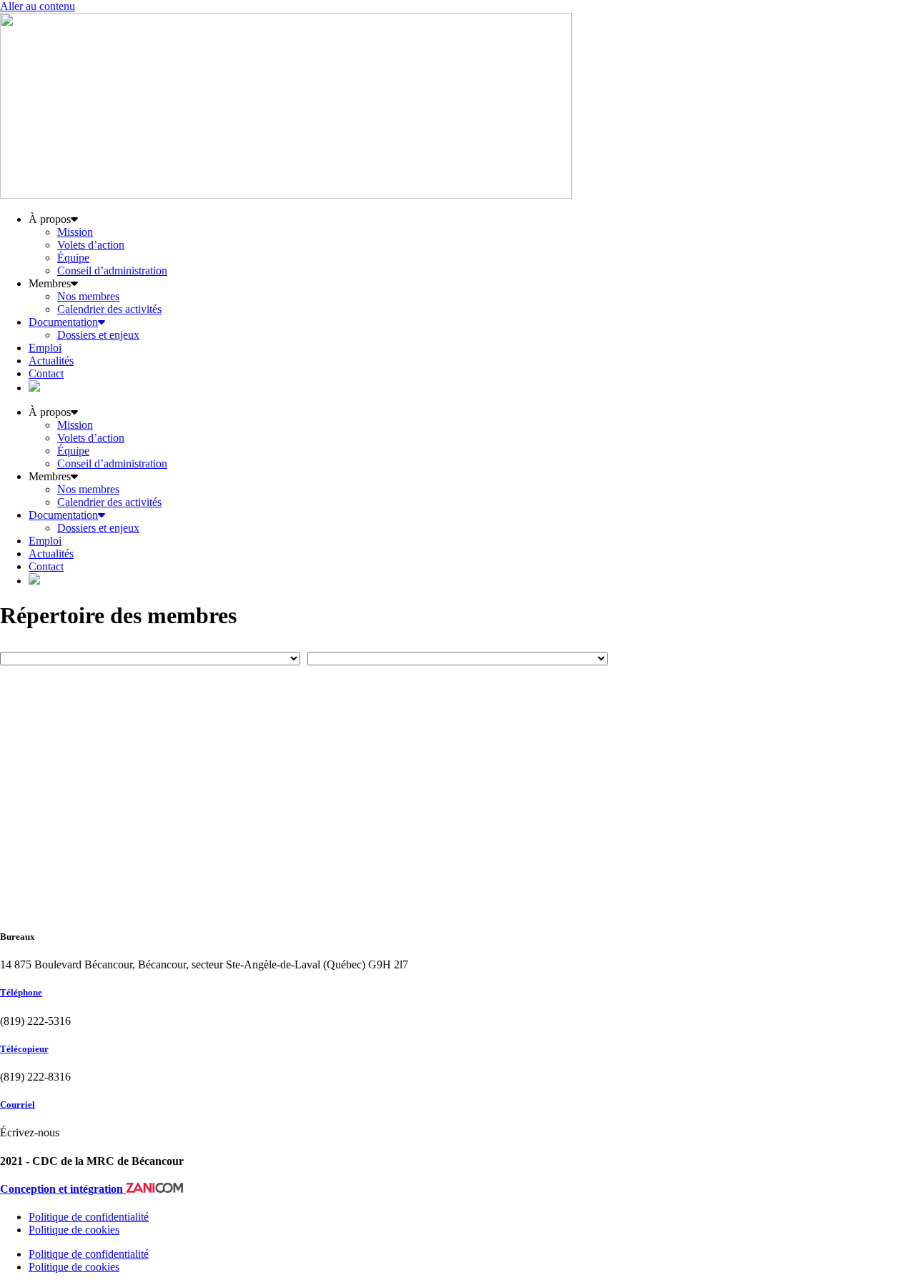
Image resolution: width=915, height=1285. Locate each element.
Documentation (63, 322)
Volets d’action (90, 245)
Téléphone (21, 992)
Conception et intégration (63, 1189)
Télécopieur (24, 1048)
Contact (46, 373)
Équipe (73, 258)
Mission (75, 232)
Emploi (45, 348)
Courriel (17, 1104)
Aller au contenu (37, 6)
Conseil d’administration (112, 270)
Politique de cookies (74, 1230)
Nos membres (88, 296)
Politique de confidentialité (89, 1217)
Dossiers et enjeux (98, 335)
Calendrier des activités (109, 309)
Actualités (51, 360)
